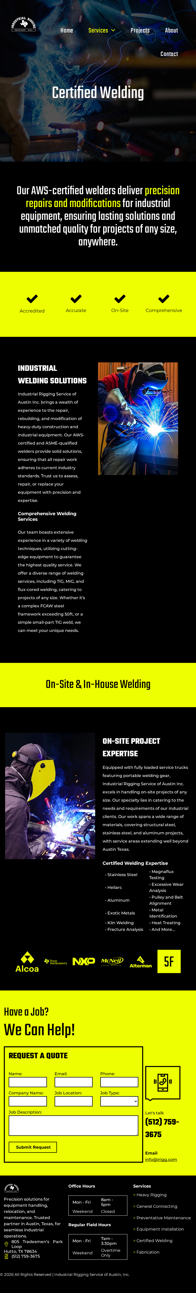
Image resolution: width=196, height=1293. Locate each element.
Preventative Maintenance (164, 1217)
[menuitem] (67, 30)
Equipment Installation (160, 1229)
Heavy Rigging (152, 1194)
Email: (61, 1073)
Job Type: (110, 1093)
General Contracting (157, 1206)
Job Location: (68, 1093)
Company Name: (26, 1093)
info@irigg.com (161, 1159)
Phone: (107, 1073)
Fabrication (148, 1252)
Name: (15, 1073)
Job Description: (25, 1112)
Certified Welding (155, 1240)
